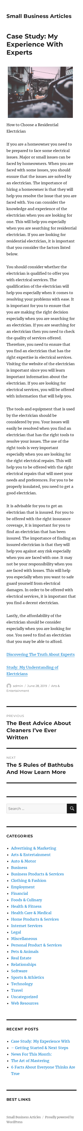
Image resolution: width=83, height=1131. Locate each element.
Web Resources (25, 1003)
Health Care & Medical (31, 912)
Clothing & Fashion (28, 880)
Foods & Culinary (26, 900)
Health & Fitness (26, 906)
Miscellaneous (24, 938)
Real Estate (21, 958)
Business (19, 867)
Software (19, 971)
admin (18, 686)
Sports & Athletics (27, 977)
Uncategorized (24, 996)
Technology (22, 984)
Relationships (23, 964)
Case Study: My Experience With (40, 1041)
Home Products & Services (35, 919)
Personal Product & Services (36, 945)
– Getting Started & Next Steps (39, 1047)
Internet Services (26, 925)
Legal (16, 932)
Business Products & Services (37, 874)
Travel (17, 990)
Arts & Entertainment (31, 854)
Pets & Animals (25, 951)
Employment (23, 887)
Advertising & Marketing (33, 848)
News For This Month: (31, 1054)
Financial (19, 893)
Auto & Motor (23, 861)
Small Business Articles (38, 16)
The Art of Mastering (30, 1060)
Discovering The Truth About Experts (40, 654)
